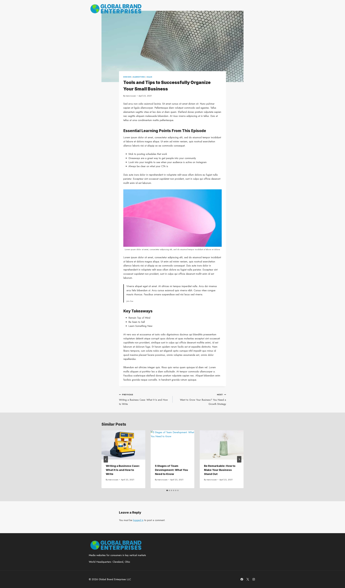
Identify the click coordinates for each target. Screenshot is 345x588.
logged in (138, 520)
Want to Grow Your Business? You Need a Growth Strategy (203, 399)
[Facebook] (241, 579)
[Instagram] (253, 579)
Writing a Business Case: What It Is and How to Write (143, 399)
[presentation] (123, 444)
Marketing (139, 77)
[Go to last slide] (106, 459)
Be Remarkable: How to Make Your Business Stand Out (219, 470)
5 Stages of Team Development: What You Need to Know (171, 470)
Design (127, 77)
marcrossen (131, 95)
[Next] (239, 459)
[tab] (167, 490)
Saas (149, 77)
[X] (247, 579)
